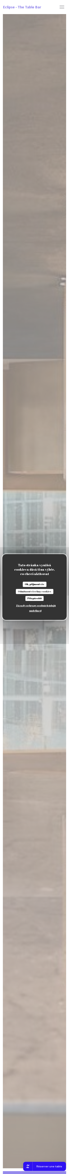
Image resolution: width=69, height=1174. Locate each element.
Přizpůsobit (34, 598)
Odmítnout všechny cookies (34, 591)
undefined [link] (35, 610)
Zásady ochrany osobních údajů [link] (36, 605)
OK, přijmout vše (34, 584)
